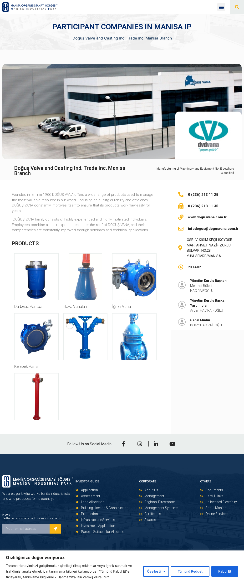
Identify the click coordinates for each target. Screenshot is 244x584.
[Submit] (55, 529)
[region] (122, 567)
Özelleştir (154, 571)
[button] (221, 7)
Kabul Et (224, 571)
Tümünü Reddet (190, 571)
